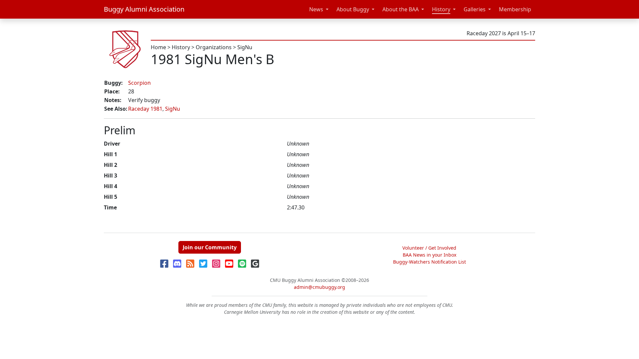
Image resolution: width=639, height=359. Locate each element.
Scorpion (139, 82)
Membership (515, 9)
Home (158, 47)
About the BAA (400, 9)
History (441, 9)
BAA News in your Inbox (429, 255)
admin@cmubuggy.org (319, 287)
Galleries (475, 9)
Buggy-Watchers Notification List (429, 262)
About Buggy (352, 9)
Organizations (214, 47)
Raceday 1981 (145, 108)
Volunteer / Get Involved (429, 248)
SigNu (244, 47)
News (316, 9)
